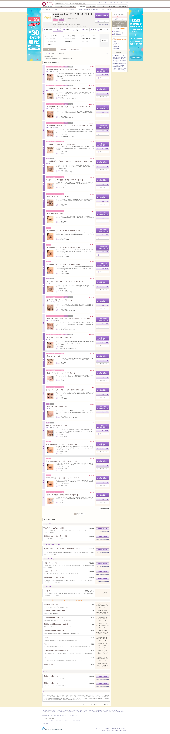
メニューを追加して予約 (103, 74)
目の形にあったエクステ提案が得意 (58, 711)
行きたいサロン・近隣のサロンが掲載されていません (119, 58)
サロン (114, 41)
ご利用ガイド (125, 730)
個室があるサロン (107, 711)
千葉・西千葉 (59, 710)
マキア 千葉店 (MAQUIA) (66, 720)
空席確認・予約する (102, 15)
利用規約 (108, 730)
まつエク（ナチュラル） (53, 35)
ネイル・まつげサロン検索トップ (107, 2)
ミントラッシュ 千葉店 (56, 720)
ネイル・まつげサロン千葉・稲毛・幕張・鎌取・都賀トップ (91, 9)
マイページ (119, 2)
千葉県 (65, 710)
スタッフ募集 (45, 723)
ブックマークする (103, 21)
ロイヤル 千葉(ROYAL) (47, 720)
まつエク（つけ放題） (70, 38)
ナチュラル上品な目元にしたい (83, 711)
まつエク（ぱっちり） (71, 35)
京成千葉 (91, 710)
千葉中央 (85, 710)
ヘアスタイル (70, 6)
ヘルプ (126, 2)
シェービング (86, 41)
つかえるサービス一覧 (118, 33)
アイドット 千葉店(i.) (75, 720)
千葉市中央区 (75, 710)
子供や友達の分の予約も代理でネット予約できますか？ (119, 64)
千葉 (81, 710)
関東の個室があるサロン (47, 715)
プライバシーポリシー (116, 730)
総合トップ (44, 9)
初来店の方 (63, 49)
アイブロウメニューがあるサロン (112, 710)
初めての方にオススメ (71, 711)
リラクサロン (102, 6)
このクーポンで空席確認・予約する (102, 70)
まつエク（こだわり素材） (89, 35)
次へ (108, 53)
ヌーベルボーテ (108, 9)
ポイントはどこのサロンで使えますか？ (119, 61)
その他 (49, 44)
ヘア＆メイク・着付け (51, 41)
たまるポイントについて (118, 31)
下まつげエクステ (50, 38)
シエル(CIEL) (82, 720)
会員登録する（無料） (119, 19)
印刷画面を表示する (104, 508)
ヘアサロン (60, 6)
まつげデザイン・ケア (89, 38)
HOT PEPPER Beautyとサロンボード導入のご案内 (98, 728)
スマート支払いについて (118, 55)
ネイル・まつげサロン (81, 6)
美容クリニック (122, 6)
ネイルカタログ (91, 6)
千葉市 (69, 710)
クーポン (115, 45)
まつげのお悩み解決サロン (97, 711)
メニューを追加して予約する (102, 531)
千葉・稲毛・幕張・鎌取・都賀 (48, 710)
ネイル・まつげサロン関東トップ (70, 9)
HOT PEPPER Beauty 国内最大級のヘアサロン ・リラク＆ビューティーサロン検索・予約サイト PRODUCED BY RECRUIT (48, 4)
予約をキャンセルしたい (118, 66)
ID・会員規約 (102, 730)
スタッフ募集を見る (103, 24)
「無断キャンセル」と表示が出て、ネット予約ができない (119, 69)
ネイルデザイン (116, 48)
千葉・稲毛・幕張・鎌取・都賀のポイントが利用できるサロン (66, 715)
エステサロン (112, 6)
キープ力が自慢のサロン (99, 710)
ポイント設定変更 (117, 34)
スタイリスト (116, 43)
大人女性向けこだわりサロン (118, 711)
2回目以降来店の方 (76, 49)
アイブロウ (69, 41)
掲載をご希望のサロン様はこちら (120, 728)
